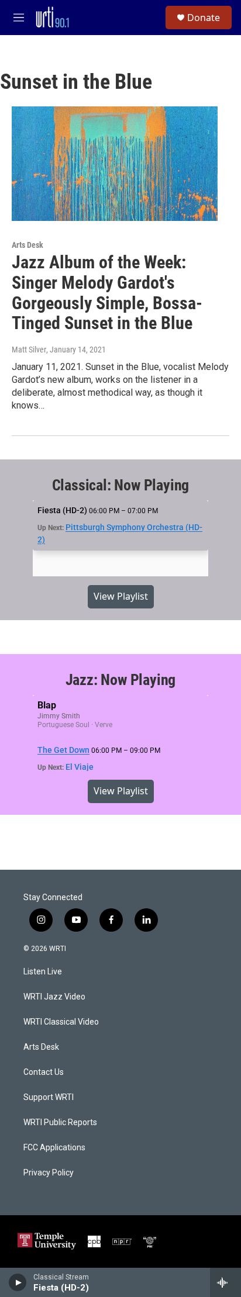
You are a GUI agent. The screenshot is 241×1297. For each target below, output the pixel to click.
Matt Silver (29, 349)
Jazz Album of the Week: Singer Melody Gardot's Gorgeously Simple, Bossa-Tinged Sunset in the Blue (107, 292)
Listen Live (42, 971)
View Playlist (121, 596)
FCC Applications (54, 1147)
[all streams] (225, 1282)
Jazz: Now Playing (121, 680)
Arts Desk (27, 245)
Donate (203, 17)
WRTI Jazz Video (54, 996)
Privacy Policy (48, 1172)
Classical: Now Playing (121, 485)
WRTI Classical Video (61, 1022)
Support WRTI (48, 1097)
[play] (18, 1282)
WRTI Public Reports (60, 1122)
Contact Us (43, 1072)
